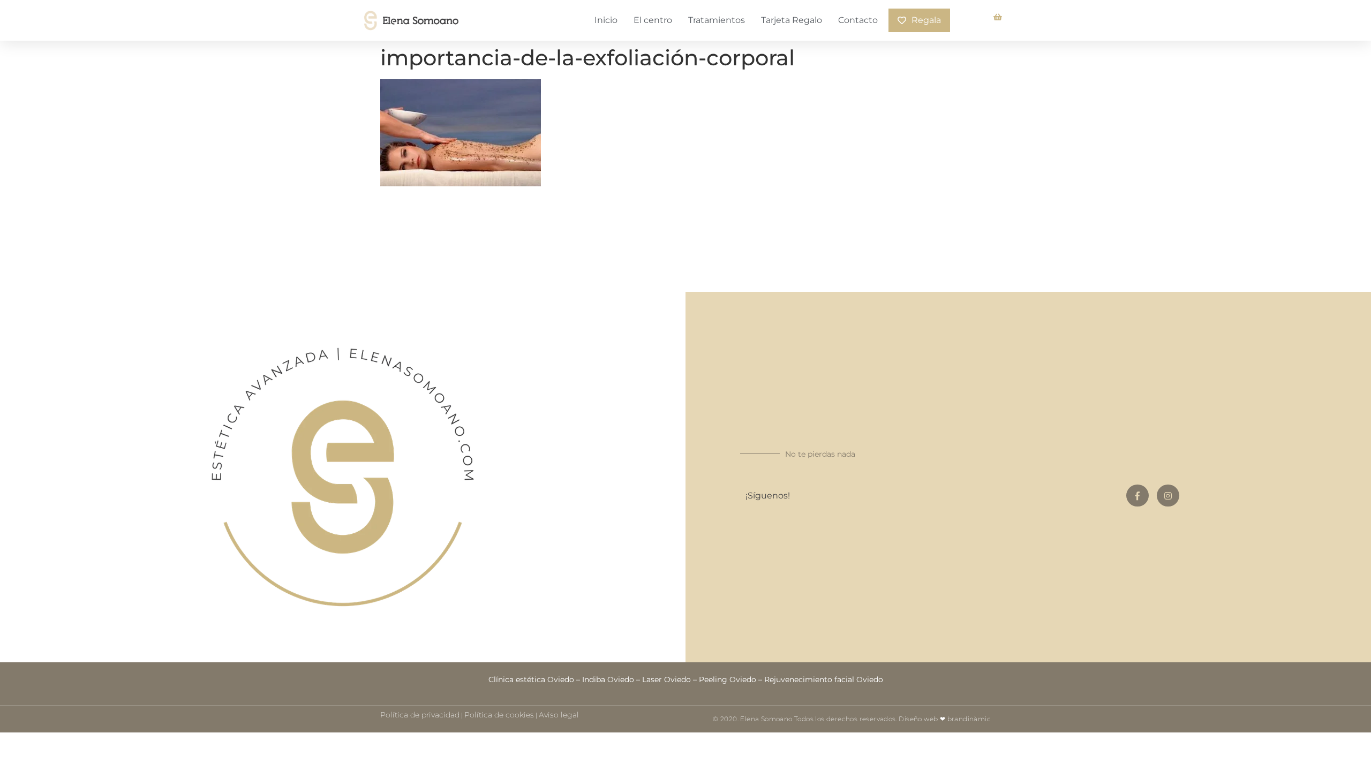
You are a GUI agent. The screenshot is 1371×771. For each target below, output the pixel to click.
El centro (653, 20)
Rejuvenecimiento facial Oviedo (823, 679)
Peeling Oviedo (727, 679)
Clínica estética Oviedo (531, 679)
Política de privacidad (419, 715)
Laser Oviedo (666, 679)
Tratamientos (716, 20)
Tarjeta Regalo (791, 20)
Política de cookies (499, 715)
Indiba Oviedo (608, 679)
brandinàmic (969, 719)
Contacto (858, 20)
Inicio (605, 20)
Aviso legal (559, 715)
